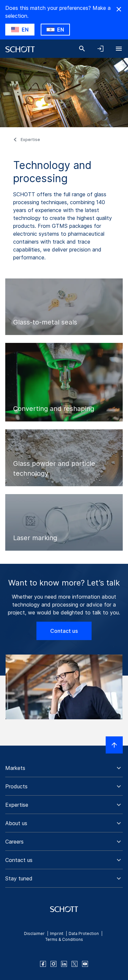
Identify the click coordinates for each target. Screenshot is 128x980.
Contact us (64, 631)
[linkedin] (64, 964)
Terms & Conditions (64, 939)
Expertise (30, 139)
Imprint (56, 933)
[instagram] (53, 964)
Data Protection (84, 933)
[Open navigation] (119, 49)
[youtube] (85, 964)
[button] (64, 768)
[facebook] (43, 964)
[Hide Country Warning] (119, 9)
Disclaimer (34, 933)
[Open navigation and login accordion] (100, 49)
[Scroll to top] (114, 744)
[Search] (82, 49)
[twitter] (74, 964)
